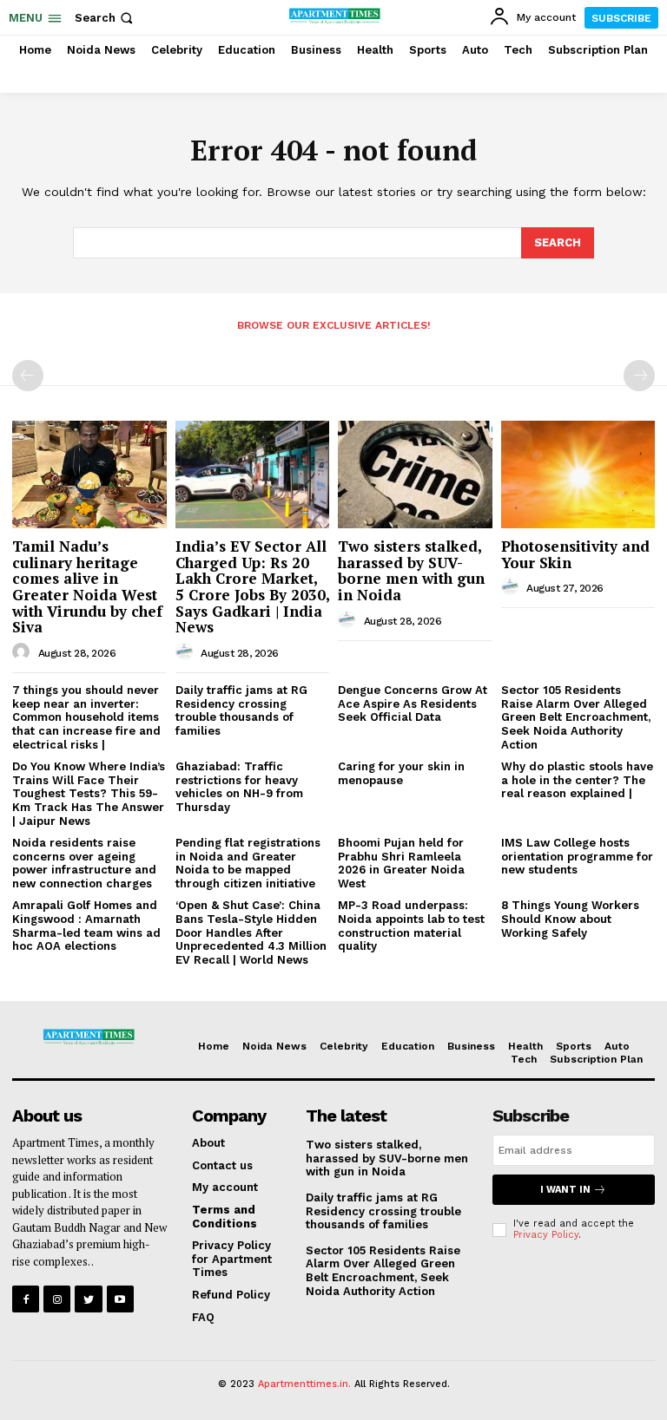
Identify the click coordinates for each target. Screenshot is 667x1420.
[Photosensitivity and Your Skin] (578, 474)
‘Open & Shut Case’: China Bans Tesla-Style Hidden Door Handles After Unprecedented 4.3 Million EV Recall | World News (251, 932)
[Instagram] (56, 1299)
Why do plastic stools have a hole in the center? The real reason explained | (577, 780)
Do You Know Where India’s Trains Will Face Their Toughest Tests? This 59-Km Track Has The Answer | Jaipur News (88, 793)
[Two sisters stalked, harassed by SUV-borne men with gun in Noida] (415, 474)
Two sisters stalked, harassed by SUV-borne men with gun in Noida (411, 570)
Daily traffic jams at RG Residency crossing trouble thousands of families (241, 710)
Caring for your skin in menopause (401, 773)
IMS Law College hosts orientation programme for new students (577, 856)
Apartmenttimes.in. (304, 1384)
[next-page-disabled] (639, 375)
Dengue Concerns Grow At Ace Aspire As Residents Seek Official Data (412, 703)
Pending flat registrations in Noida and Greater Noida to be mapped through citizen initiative (247, 863)
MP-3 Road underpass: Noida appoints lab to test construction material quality (411, 925)
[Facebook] (25, 1299)
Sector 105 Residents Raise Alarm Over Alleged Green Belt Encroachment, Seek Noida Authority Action (575, 717)
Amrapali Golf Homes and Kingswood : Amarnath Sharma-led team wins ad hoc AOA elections (86, 925)
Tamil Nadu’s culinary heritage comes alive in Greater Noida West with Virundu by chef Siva (87, 586)
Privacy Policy (545, 1234)
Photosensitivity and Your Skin (575, 554)
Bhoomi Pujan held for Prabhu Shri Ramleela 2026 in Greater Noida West (401, 863)
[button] (105, 18)
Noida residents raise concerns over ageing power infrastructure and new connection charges (84, 863)
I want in (565, 1189)
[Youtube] (120, 1299)
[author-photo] (23, 652)
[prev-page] (27, 375)
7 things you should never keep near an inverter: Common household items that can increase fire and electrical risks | (86, 717)
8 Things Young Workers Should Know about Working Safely (570, 919)
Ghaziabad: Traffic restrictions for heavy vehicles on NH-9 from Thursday (239, 787)
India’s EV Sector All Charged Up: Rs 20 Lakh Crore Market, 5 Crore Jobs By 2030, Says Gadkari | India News (252, 586)
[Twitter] (88, 1299)
